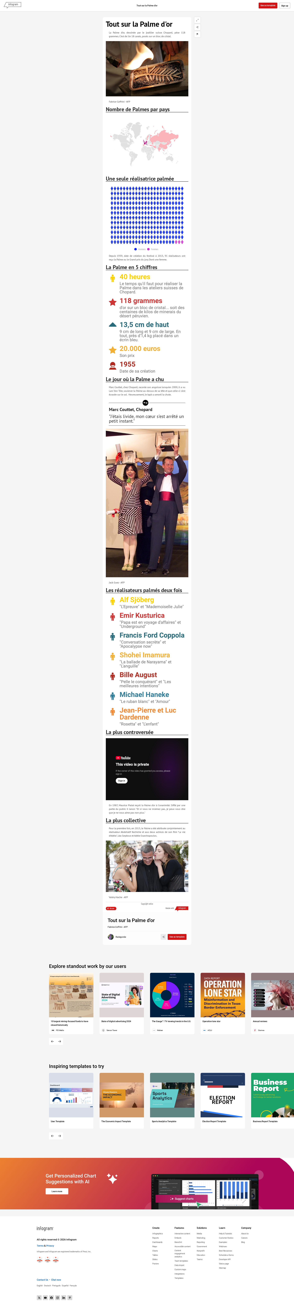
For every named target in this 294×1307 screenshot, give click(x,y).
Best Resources (225, 1251)
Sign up (284, 5)
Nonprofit (200, 1251)
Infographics (157, 1233)
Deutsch (47, 1285)
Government (202, 1246)
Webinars (223, 1246)
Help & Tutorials (225, 1233)
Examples (223, 1242)
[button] (144, 138)
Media (199, 1233)
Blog (243, 1242)
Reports (155, 1238)
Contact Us (42, 1279)
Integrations (179, 1274)
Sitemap (222, 1268)
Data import (179, 1265)
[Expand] (197, 20)
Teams (200, 1259)
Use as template (268, 5)
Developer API (225, 1259)
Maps (154, 1246)
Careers (244, 1238)
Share (112, 908)
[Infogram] (12, 5)
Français (73, 1285)
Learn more (57, 1191)
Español (65, 1285)
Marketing (201, 1238)
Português (56, 1285)
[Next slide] (59, 1041)
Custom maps (180, 1269)
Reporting (201, 1242)
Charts (155, 1251)
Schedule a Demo (226, 1255)
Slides (154, 1259)
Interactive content (182, 1233)
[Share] (197, 27)
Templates (179, 1278)
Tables (155, 1255)
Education (201, 1255)
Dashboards (157, 1242)
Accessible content (182, 1246)
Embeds (178, 1238)
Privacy (50, 1245)
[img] (147, 215)
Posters (155, 1264)
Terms (40, 1245)
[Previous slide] (52, 1041)
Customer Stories (226, 1238)
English (40, 1285)
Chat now (56, 1279)
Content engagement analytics (180, 1253)
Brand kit (178, 1242)
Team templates (181, 1261)
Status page (224, 1264)
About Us (245, 1233)
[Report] (197, 34)
